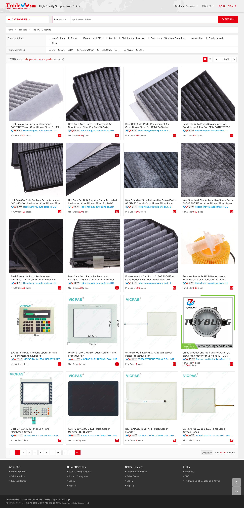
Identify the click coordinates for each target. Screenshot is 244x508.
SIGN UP (232, 6)
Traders (74, 38)
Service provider (216, 38)
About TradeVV (18, 471)
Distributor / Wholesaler (133, 38)
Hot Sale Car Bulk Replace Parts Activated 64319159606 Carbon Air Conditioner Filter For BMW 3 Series (36, 203)
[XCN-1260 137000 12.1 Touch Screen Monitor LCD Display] (93, 398)
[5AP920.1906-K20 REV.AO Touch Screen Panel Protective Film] (151, 322)
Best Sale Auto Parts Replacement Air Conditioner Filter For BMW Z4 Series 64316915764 (147, 127)
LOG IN (221, 6)
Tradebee (189, 471)
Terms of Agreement (54, 500)
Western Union (86, 50)
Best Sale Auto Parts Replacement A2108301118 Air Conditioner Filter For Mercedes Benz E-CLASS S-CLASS (33, 279)
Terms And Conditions (31, 500)
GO (77, 452)
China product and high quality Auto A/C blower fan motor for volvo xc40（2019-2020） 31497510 (206, 355)
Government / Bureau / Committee (168, 38)
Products (22, 29)
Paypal (129, 50)
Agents (112, 38)
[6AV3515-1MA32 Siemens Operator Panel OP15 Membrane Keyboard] (36, 322)
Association (197, 38)
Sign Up (72, 485)
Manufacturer (58, 38)
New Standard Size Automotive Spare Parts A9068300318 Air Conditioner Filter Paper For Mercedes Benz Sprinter (208, 203)
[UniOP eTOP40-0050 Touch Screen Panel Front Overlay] (93, 322)
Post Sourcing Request (80, 471)
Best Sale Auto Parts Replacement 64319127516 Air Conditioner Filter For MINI (36, 126)
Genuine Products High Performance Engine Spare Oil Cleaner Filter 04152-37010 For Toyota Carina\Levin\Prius (205, 279)
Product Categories (78, 476)
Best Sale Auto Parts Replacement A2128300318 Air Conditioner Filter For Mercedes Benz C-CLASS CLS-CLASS (91, 279)
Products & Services (137, 471)
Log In (72, 481)
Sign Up (130, 485)
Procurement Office (93, 38)
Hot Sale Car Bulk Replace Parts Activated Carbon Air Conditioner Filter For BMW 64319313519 (92, 203)
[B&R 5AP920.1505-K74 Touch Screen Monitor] (151, 398)
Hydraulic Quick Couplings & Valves (202, 481)
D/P (72, 50)
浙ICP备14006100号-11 (36, 503)
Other (54, 43)
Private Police (12, 500)
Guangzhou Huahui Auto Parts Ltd (213, 359)
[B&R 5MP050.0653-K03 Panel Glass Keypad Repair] (208, 398)
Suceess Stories (18, 481)
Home (10, 29)
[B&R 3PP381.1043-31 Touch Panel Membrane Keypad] (36, 398)
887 (59, 452)
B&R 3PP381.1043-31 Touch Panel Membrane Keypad (30, 430)
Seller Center (133, 476)
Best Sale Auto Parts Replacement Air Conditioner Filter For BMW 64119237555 (206, 126)
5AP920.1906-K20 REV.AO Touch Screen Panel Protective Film (148, 354)
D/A (62, 50)
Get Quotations (17, 476)
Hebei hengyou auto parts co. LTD (39, 130)
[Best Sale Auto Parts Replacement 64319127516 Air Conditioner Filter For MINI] (36, 94)
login (68, 500)
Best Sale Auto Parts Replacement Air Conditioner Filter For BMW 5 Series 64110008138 (90, 127)
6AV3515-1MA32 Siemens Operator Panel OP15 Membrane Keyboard (34, 354)
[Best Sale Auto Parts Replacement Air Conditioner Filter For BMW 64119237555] (208, 94)
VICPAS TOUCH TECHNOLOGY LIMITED (43, 359)
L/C (53, 50)
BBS (187, 476)
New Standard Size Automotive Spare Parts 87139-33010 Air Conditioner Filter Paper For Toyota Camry (150, 203)
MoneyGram (105, 50)
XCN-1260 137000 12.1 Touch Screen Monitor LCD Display (89, 430)
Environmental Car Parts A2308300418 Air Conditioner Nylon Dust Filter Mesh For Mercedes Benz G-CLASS (150, 279)
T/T (119, 50)
